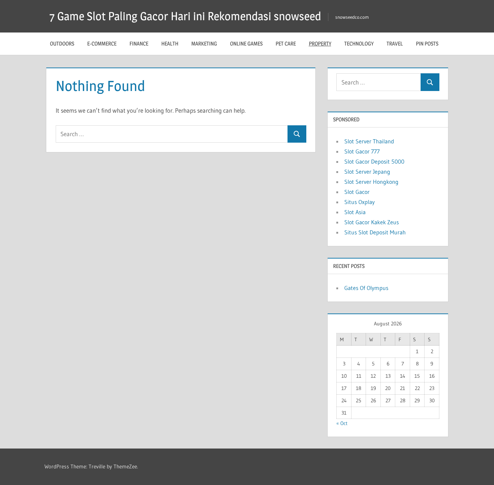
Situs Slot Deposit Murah (375, 232)
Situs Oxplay (359, 201)
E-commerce (101, 43)
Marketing (204, 43)
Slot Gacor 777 (362, 151)
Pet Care (286, 43)
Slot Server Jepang (367, 171)
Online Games (246, 43)
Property (320, 43)
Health (169, 43)
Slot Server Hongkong (371, 181)
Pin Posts (427, 43)
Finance (138, 43)
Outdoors (62, 43)
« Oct (342, 423)
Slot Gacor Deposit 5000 (374, 161)
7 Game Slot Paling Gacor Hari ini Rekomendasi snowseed (185, 16)
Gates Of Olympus (366, 287)
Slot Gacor (357, 191)
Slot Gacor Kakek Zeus (371, 222)
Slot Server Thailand (369, 141)
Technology (359, 43)
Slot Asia (355, 212)
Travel (395, 43)
